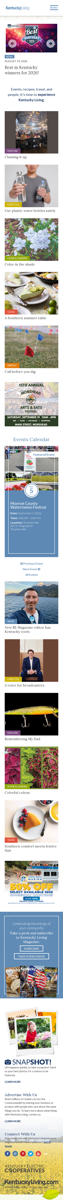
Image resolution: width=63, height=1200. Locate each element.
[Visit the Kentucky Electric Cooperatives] (25, 1168)
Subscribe (31, 948)
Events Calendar (31, 439)
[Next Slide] (50, 43)
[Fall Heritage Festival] (34, 468)
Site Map (43, 1187)
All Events (31, 574)
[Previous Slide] (12, 43)
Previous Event (33, 563)
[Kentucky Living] (18, 8)
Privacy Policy (20, 1187)
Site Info (33, 1187)
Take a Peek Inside (31, 956)
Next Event (30, 569)
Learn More (13, 1081)
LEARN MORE (13, 1121)
